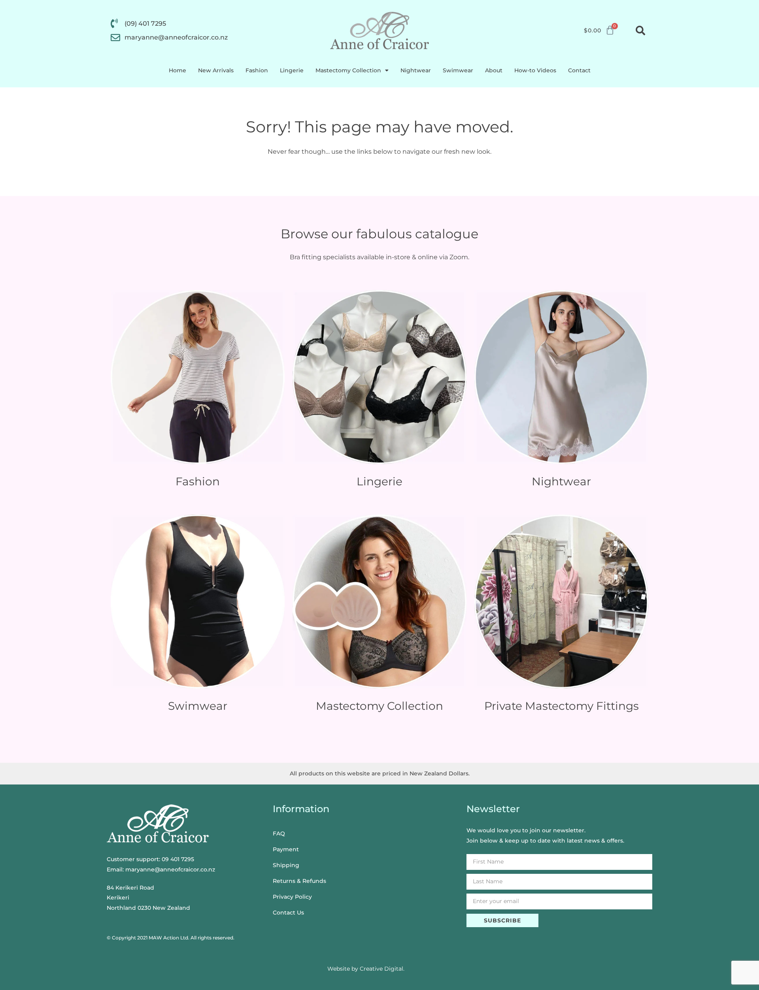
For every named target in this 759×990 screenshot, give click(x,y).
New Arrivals (216, 70)
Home (177, 70)
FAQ (279, 833)
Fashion (256, 70)
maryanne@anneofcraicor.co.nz (170, 869)
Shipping (286, 865)
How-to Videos (535, 70)
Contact (579, 70)
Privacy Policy (292, 896)
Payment (286, 849)
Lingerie (292, 70)
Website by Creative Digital (365, 968)
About (493, 70)
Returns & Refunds (299, 880)
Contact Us (288, 912)
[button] (640, 30)
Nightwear (415, 70)
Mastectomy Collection (348, 70)
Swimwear (458, 70)
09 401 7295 (178, 859)
